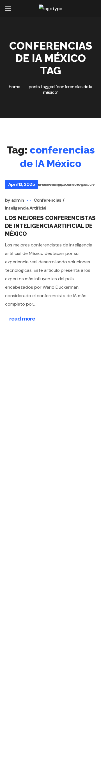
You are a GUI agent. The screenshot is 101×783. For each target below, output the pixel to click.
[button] (92, 8)
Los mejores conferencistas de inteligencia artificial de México (50, 226)
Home (14, 87)
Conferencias (47, 200)
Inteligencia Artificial (25, 208)
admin (17, 200)
